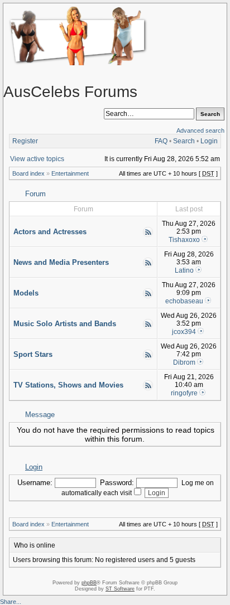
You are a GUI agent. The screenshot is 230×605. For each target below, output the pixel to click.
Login (209, 141)
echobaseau (184, 301)
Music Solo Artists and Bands (64, 324)
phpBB (89, 582)
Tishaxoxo (184, 240)
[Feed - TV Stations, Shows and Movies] (148, 388)
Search (184, 141)
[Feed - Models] (148, 296)
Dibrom (184, 362)
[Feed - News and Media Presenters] (148, 266)
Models (26, 293)
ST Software (120, 589)
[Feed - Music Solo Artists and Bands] (148, 327)
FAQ (161, 141)
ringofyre (184, 393)
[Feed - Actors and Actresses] (148, 235)
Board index (28, 173)
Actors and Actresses (50, 232)
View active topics (37, 159)
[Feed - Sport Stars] (148, 358)
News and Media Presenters (61, 262)
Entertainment (70, 173)
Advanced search (200, 130)
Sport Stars (32, 354)
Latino (184, 270)
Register (25, 141)
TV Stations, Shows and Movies (68, 385)
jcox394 (184, 332)
